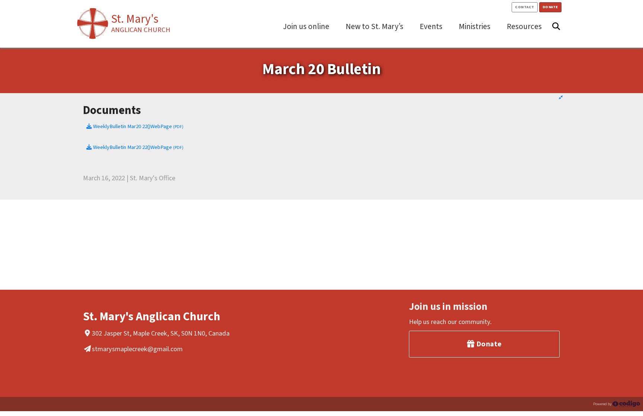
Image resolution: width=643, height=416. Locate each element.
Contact (524, 7)
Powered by (602, 404)
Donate (550, 7)
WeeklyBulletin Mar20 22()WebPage (137, 126)
